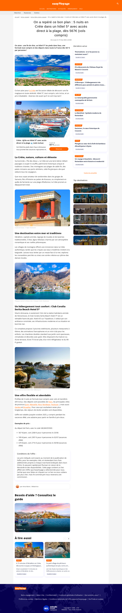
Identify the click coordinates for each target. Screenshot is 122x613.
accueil (42, 9)
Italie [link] (77, 219)
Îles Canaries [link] (81, 230)
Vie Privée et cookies (96, 599)
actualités (62, 9)
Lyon (27, 404)
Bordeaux (46, 404)
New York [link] (80, 209)
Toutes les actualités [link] (90, 173)
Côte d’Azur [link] (81, 240)
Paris (50, 402)
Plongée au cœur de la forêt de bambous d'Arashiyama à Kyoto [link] (90, 145)
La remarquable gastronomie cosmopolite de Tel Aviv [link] (86, 99)
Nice (40, 404)
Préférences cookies (26, 599)
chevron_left (65, 538)
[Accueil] (61, 3)
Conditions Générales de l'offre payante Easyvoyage (68, 599)
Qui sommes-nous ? (92, 595)
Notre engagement (28, 595)
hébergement (72, 9)
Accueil (17, 17)
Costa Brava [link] (81, 188)
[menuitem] (17, 13)
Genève (18, 407)
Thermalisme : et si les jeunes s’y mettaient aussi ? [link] (87, 53)
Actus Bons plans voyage (38, 17)
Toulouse (54, 404)
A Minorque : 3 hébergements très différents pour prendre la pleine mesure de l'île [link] (90, 84)
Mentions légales (41, 599)
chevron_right (68, 538)
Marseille (33, 404)
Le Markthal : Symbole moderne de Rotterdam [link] (88, 114)
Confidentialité (51, 595)
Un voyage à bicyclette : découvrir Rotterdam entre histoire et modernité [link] (89, 160)
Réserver (59, 149)
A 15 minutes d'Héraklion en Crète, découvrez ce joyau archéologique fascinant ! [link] (28, 565)
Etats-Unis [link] (80, 198)
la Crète (32, 90)
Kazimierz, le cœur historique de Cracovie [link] (87, 129)
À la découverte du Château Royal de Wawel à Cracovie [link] (89, 68)
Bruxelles (27, 407)
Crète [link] (19, 525)
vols (81, 9)
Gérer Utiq (40, 595)
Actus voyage (25, 17)
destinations (51, 9)
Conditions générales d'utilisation (71, 595)
